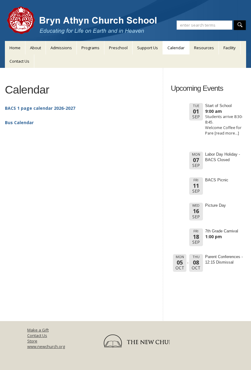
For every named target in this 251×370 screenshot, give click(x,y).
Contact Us (19, 61)
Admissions (61, 47)
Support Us (147, 47)
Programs (90, 47)
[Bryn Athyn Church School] (83, 17)
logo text (133, 343)
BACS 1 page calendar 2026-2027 (40, 108)
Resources (204, 47)
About (35, 47)
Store (32, 341)
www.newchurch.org (46, 346)
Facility (229, 47)
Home (15, 47)
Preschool (118, 47)
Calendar (176, 47)
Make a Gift (38, 330)
